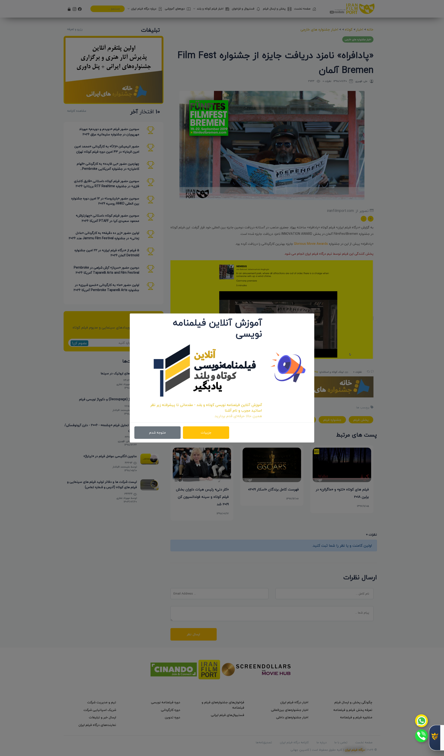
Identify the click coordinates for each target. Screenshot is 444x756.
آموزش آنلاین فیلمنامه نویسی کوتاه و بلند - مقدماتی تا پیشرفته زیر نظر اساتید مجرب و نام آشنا (206, 408)
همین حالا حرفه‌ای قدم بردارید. (238, 416)
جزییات (206, 432)
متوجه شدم (157, 432)
